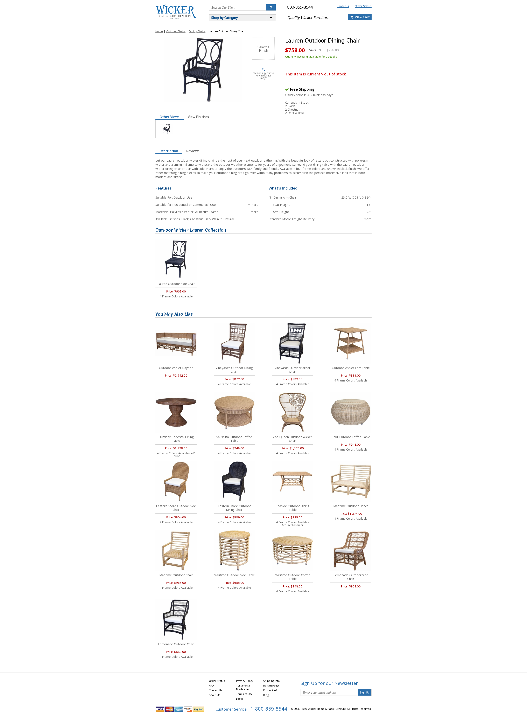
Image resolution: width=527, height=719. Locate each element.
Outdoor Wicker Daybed (176, 368)
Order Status (363, 6)
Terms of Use (244, 694)
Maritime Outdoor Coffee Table (292, 577)
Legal (239, 699)
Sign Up (364, 692)
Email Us (343, 6)
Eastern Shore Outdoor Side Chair (176, 508)
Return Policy (271, 685)
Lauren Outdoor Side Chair (176, 284)
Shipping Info (271, 681)
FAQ (211, 685)
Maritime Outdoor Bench (350, 506)
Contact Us (215, 690)
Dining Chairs (197, 31)
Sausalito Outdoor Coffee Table (234, 439)
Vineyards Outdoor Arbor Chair (292, 369)
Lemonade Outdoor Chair (176, 644)
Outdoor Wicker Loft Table (351, 368)
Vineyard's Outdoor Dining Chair (234, 369)
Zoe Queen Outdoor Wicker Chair (292, 439)
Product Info (271, 690)
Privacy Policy (244, 681)
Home (159, 31)
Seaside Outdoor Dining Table (292, 508)
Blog (266, 695)
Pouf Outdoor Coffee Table (350, 437)
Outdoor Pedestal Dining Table (176, 439)
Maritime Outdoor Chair (176, 575)
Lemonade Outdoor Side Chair (350, 577)
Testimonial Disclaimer (243, 687)
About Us (214, 695)
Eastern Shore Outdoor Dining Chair (234, 508)
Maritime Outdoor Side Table (234, 575)
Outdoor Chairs (175, 31)
